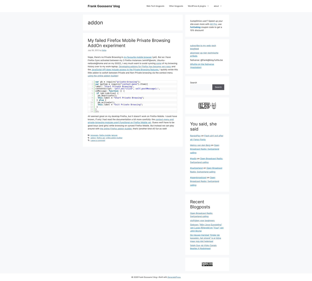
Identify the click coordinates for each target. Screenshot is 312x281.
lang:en (114, 135)
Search (193, 82)
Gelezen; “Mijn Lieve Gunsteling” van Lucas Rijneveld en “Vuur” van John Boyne (207, 227)
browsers (94, 135)
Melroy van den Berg (200, 145)
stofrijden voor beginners (202, 220)
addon (93, 138)
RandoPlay (195, 136)
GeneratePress (174, 277)
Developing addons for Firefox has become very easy (145, 66)
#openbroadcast (198, 177)
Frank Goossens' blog (104, 6)
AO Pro (213, 24)
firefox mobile (105, 135)
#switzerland (196, 168)
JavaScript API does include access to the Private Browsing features (125, 69)
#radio (193, 158)
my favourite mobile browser (138, 57)
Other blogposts (176, 6)
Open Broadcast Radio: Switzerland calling (204, 149)
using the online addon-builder (103, 76)
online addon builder (114, 138)
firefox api (101, 138)
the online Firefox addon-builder (116, 128)
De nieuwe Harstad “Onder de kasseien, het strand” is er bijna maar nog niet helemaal (205, 238)
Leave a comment (98, 140)
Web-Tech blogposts (155, 6)
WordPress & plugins (197, 6)
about (216, 6)
